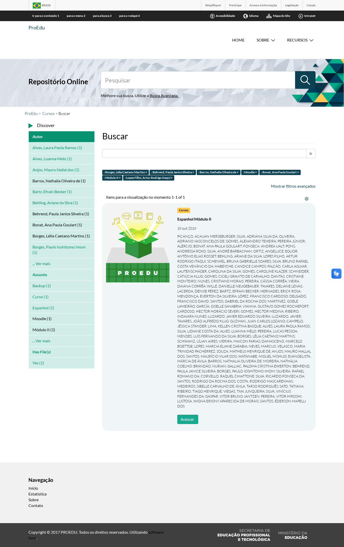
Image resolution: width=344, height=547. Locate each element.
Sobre (263, 39)
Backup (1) (41, 285)
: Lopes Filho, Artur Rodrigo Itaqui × (149, 178)
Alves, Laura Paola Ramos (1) (57, 147)
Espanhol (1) (43, 307)
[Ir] (305, 80)
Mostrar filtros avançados (293, 186)
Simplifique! (213, 5)
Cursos (48, 113)
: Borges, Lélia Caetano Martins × (125, 172)
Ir (310, 153)
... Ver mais (41, 263)
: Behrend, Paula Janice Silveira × (172, 172)
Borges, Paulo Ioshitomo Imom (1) (59, 249)
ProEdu (36, 27)
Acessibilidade (225, 16)
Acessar (187, 419)
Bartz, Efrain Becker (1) (52, 191)
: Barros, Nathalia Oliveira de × (218, 172)
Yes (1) (38, 362)
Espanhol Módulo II (194, 219)
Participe (235, 5)
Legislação (292, 5)
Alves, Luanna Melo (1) (52, 158)
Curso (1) (40, 296)
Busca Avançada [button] (164, 95)
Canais (311, 5)
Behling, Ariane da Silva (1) (55, 202)
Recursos (297, 39)
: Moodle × (250, 172)
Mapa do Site (281, 16)
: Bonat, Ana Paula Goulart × (280, 172)
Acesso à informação (263, 5)
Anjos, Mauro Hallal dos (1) (55, 169)
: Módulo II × (112, 178)
